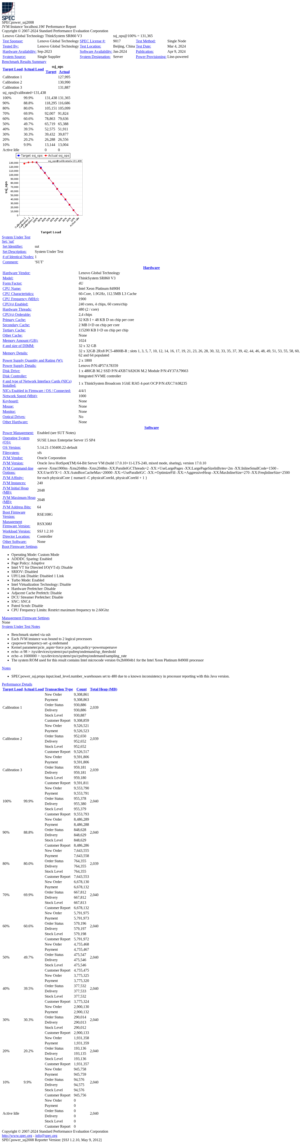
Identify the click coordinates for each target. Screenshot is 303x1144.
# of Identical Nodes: (18, 257)
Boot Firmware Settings (19, 547)
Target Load (13, 69)
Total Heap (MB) (103, 689)
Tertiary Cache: (14, 330)
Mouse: (8, 406)
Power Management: (18, 433)
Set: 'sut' (8, 241)
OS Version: (12, 447)
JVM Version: (13, 463)
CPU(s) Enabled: (15, 304)
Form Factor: (12, 283)
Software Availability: (96, 51)
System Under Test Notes (21, 627)
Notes (6, 668)
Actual (64, 72)
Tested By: (11, 46)
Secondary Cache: (16, 325)
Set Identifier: (13, 246)
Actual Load (34, 69)
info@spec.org (46, 1136)
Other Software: (15, 542)
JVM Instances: (14, 483)
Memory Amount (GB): (20, 341)
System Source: (14, 57)
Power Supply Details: (19, 366)
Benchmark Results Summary (24, 62)
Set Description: (15, 252)
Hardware (151, 268)
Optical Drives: (14, 417)
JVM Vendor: (13, 458)
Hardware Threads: (17, 309)
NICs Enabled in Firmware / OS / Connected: (37, 391)
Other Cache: (12, 335)
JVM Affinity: (13, 478)
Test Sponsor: (13, 41)
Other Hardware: (15, 422)
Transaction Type (59, 689)
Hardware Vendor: (16, 273)
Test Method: (146, 41)
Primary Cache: (14, 320)
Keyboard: (10, 401)
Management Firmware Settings (25, 618)
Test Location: (90, 46)
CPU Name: (12, 288)
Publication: (145, 51)
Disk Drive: (11, 371)
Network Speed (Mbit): (20, 396)
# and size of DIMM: (18, 346)
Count (81, 689)
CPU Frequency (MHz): (21, 299)
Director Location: (16, 536)
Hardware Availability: (19, 51)
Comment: (10, 262)
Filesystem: (11, 453)
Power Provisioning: (151, 57)
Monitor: (9, 411)
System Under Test (16, 237)
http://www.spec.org (17, 1136)
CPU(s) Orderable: (17, 314)
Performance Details (17, 684)
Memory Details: (15, 353)
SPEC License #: (92, 41)
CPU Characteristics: (18, 294)
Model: (8, 278)
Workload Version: (17, 531)
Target (51, 72)
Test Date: (143, 46)
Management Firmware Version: (16, 524)
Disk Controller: (15, 376)
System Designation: (95, 57)
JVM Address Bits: (17, 507)
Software (151, 428)
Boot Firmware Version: (14, 514)
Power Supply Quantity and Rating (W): (33, 360)
